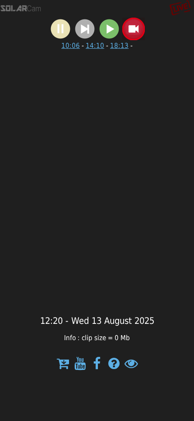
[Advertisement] (97, 148)
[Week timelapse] (109, 38)
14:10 (95, 45)
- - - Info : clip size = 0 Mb (97, 191)
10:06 (70, 45)
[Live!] (133, 38)
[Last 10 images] (85, 38)
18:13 (119, 45)
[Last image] (60, 38)
